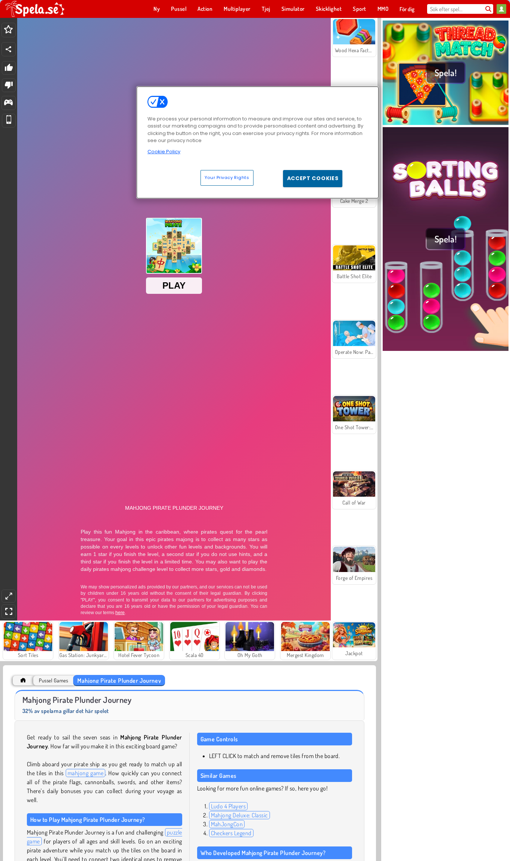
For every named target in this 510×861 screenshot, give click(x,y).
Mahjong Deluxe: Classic (239, 815)
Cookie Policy (163, 151)
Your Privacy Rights (227, 177)
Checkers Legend (231, 833)
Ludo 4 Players (228, 806)
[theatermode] (8, 596)
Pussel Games (53, 680)
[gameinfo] (8, 103)
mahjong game (85, 773)
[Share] (8, 49)
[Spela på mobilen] (9, 121)
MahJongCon (227, 824)
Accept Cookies (313, 178)
